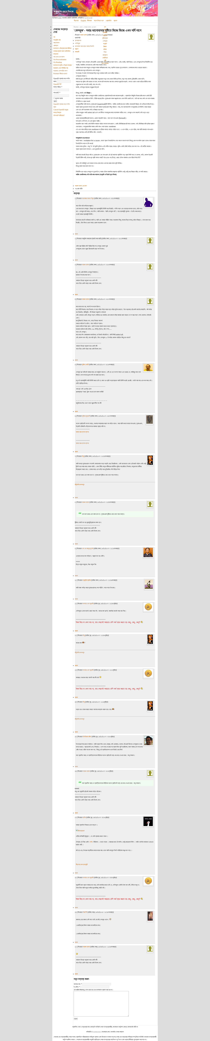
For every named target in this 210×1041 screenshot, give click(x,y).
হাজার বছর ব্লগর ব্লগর (82, 432)
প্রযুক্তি (105, 35)
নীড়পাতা (76, 20)
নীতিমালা (89, 20)
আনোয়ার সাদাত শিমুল (88, 198)
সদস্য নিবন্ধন (57, 112)
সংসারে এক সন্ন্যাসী (88, 603)
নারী (105, 60)
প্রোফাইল (108, 20)
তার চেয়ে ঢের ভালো (58, 57)
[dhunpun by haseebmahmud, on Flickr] (80, 831)
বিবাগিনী (85, 912)
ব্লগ (81, 27)
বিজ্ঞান (105, 46)
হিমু (83, 456)
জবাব (76, 234)
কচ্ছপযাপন (56, 43)
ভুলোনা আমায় (59, 98)
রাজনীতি (105, 32)
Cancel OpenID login (60, 110)
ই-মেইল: (77, 987)
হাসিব (84, 817)
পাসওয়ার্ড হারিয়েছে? (59, 115)
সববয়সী (77, 52)
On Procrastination (59, 59)
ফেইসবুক (77, 43)
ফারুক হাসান (83, 35)
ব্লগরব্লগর (78, 40)
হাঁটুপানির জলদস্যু (79, 484)
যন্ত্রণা (76, 49)
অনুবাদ (105, 44)
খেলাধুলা (105, 41)
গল (54, 37)
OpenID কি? (57, 84)
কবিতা (105, 49)
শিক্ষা (105, 52)
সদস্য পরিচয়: (57, 87)
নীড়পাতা (76, 27)
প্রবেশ (115, 20)
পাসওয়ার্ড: (56, 93)
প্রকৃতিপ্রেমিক (87, 580)
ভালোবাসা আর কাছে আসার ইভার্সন (84, 46)
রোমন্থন (55, 45)
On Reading (57, 62)
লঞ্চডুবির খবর (56, 40)
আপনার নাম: (78, 984)
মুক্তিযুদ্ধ (105, 38)
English (83, 20)
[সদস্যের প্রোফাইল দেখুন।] (151, 39)
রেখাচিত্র (105, 58)
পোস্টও (91, 842)
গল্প (105, 27)
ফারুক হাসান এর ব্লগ (90, 27)
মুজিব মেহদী (85, 364)
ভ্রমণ (105, 29)
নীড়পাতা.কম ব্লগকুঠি (82, 864)
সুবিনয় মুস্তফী (86, 416)
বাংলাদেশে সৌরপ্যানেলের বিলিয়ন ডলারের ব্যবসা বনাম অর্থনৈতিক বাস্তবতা (62, 51)
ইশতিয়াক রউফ (87, 737)
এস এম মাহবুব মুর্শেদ (87, 548)
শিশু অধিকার (105, 63)
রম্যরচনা (105, 55)
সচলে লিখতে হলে (99, 20)
